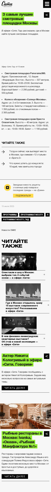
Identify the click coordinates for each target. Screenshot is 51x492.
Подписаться (23, 196)
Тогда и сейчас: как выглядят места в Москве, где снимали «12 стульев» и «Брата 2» (27, 154)
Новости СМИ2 (9, 230)
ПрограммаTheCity (32, 215)
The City (7, 4)
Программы (10, 215)
